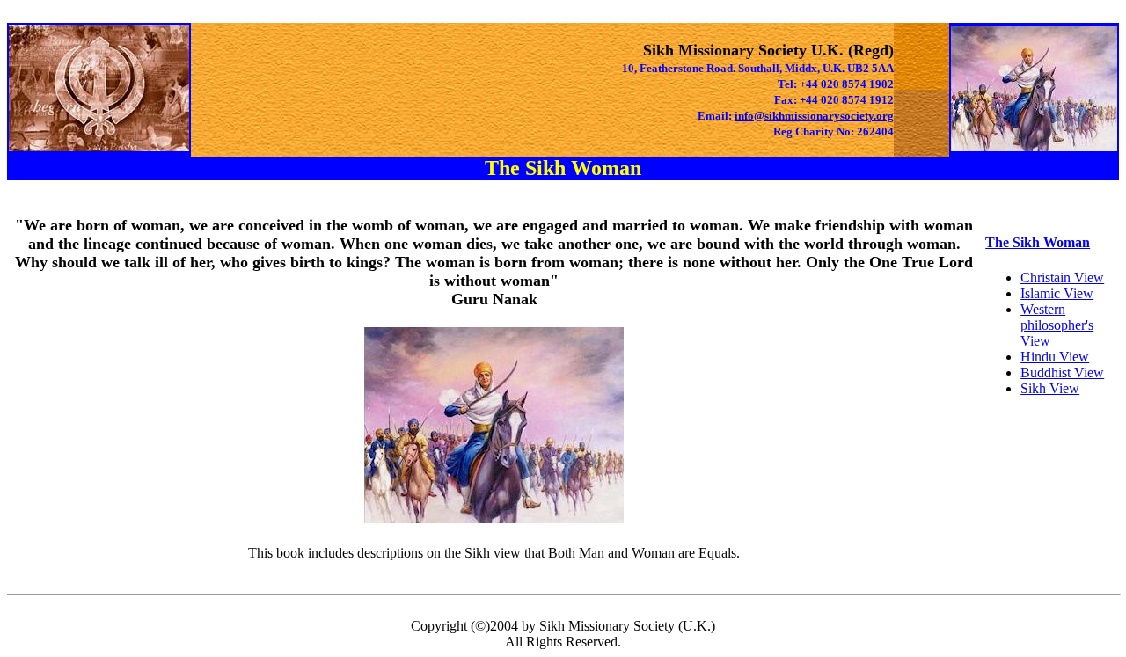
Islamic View (1056, 293)
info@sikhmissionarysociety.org (814, 115)
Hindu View (1054, 356)
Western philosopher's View (1056, 325)
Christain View (1062, 277)
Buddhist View (1062, 372)
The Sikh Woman (1037, 242)
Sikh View (1049, 388)
